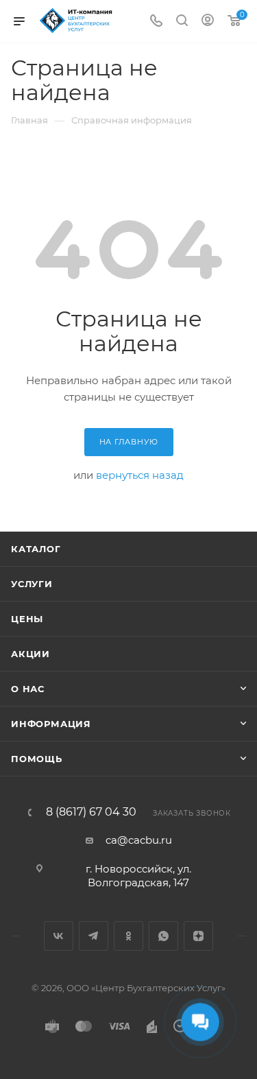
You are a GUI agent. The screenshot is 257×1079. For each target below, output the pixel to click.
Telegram (93, 936)
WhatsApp (163, 936)
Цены (27, 618)
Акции (30, 653)
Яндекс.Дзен (198, 936)
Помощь (36, 758)
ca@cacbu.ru (139, 839)
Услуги (32, 583)
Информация (51, 723)
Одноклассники (128, 936)
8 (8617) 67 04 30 (91, 812)
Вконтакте (58, 936)
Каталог (36, 548)
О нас (28, 688)
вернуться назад (140, 475)
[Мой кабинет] (207, 21)
